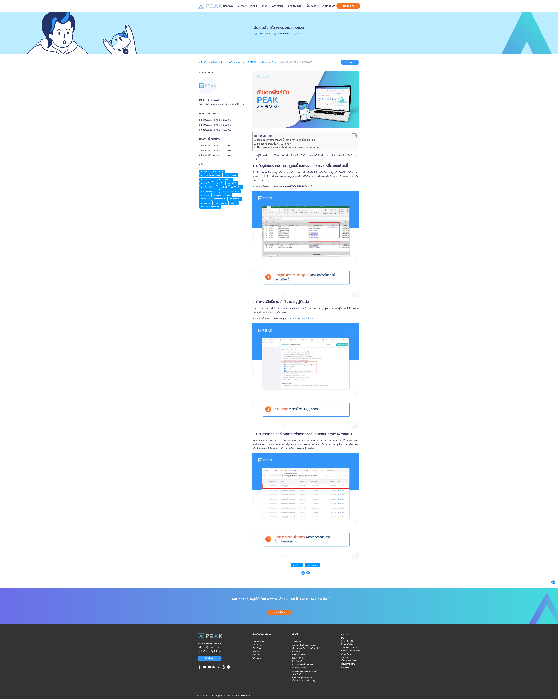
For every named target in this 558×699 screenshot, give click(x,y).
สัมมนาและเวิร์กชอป (349, 647)
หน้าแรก (344, 634)
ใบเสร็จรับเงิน (297, 657)
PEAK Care (256, 657)
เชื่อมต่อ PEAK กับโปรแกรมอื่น (304, 645)
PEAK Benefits (347, 641)
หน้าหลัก (203, 62)
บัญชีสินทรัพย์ (236, 187)
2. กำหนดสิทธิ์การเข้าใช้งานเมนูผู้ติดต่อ (272, 143)
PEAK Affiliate (347, 644)
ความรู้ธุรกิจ (218, 183)
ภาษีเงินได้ (217, 195)
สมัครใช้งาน (205, 198)
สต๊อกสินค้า (297, 674)
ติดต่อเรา (209, 658)
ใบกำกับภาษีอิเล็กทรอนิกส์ (210, 206)
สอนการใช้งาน (235, 198)
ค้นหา (351, 62)
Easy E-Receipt (230, 175)
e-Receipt (204, 171)
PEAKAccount (284, 33)
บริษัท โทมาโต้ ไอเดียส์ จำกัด (299, 318)
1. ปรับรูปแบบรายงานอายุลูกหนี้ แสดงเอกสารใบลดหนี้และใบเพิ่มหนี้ (285, 140)
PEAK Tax (255, 654)
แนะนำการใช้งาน (312, 565)
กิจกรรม (228, 179)
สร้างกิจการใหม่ (219, 198)
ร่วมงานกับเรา (347, 657)
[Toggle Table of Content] (352, 135)
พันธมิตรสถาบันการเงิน (230, 191)
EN (323, 5)
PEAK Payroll (257, 645)
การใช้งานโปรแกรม (235, 62)
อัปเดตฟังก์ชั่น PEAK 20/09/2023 (296, 62)
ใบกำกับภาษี (297, 661)
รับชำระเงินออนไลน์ (299, 667)
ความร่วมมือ (205, 183)
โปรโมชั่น (234, 203)
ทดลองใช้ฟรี (348, 5)
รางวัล (227, 195)
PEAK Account (257, 641)
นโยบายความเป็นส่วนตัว (350, 660)
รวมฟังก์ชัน (296, 641)
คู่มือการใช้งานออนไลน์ (350, 650)
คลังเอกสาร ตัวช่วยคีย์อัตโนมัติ (304, 671)
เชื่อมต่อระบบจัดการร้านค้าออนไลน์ (306, 648)
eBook (203, 179)
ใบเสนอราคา (297, 651)
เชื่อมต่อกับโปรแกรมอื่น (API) (303, 680)
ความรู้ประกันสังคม (207, 187)
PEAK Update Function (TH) (262, 62)
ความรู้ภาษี (223, 187)
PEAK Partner (215, 179)
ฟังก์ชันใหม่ (297, 565)
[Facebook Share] (303, 574)
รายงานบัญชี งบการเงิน (302, 677)
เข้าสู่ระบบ (330, 5)
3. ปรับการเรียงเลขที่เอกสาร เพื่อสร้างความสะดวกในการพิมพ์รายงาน (286, 147)
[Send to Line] (308, 574)
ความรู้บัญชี (232, 183)
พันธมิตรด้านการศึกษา (209, 191)
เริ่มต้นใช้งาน (205, 203)
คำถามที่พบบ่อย (347, 654)
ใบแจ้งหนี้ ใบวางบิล (299, 654)
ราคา (343, 637)
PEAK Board (256, 648)
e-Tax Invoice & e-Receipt (210, 175)
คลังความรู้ (216, 62)
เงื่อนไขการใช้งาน (348, 663)
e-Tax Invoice (218, 171)
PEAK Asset (256, 651)
